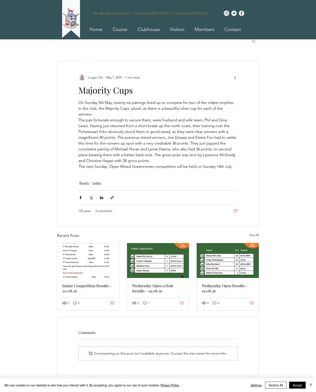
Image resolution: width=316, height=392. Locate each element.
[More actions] (235, 77)
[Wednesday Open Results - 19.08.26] (228, 260)
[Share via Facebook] (80, 198)
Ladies (96, 183)
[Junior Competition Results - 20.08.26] (88, 260)
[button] (118, 29)
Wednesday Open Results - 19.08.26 (224, 288)
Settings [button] (256, 385)
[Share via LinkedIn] (102, 198)
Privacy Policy (170, 385)
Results (84, 183)
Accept (297, 385)
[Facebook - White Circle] (241, 13)
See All (254, 235)
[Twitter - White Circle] (234, 13)
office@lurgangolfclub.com (111, 13)
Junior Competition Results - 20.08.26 (87, 288)
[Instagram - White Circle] (226, 13)
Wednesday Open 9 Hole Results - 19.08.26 (152, 288)
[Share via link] (112, 198)
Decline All (276, 385)
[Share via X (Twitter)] (91, 198)
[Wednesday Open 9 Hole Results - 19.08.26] (158, 260)
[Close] (310, 385)
